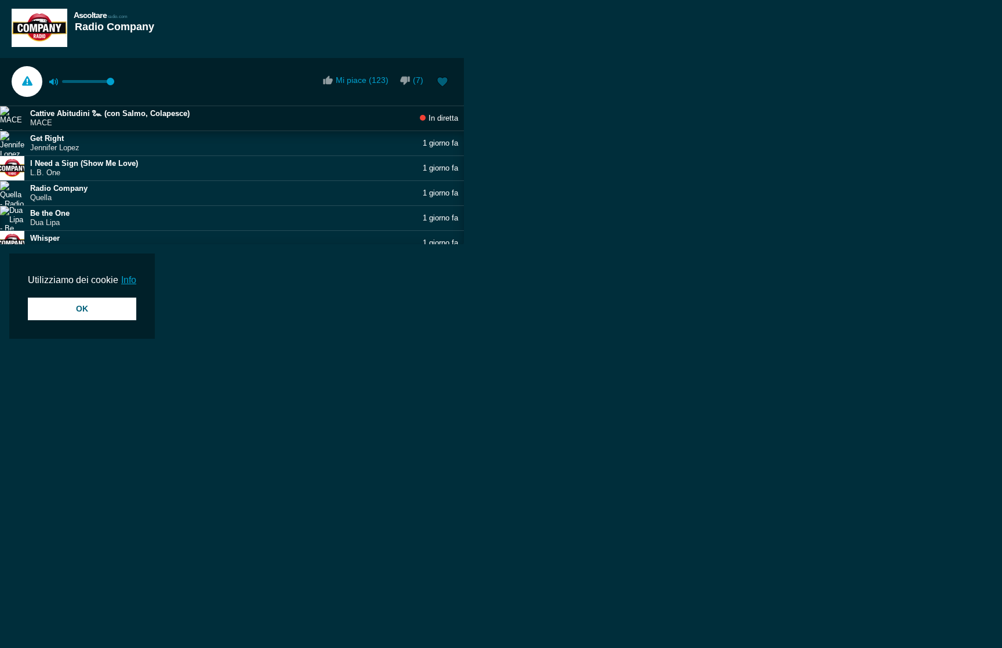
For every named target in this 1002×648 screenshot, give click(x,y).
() (418, 80)
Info (128, 280)
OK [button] (82, 308)
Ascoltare (100, 14)
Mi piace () (362, 80)
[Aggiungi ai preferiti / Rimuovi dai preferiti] (442, 83)
